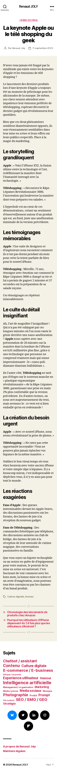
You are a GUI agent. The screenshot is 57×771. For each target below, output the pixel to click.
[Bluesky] (12, 715)
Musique (47, 691)
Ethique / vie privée (12, 674)
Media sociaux (30, 691)
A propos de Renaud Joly (19, 746)
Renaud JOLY (28, 6)
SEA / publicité (8, 700)
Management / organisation (18, 687)
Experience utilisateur (20, 678)
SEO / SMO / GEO (31, 699)
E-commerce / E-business (28, 670)
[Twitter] (23, 715)
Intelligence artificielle (27, 682)
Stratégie (9, 703)
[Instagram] (44, 715)
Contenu (11, 665)
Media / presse (10, 691)
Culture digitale (15, 596)
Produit (33, 695)
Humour (29, 596)
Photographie (15, 695)
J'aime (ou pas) (28, 20)
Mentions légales (14, 751)
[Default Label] (34, 715)
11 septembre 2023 (43, 48)
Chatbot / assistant (20, 661)
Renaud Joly (18, 48)
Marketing (42, 687)
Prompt (44, 695)
